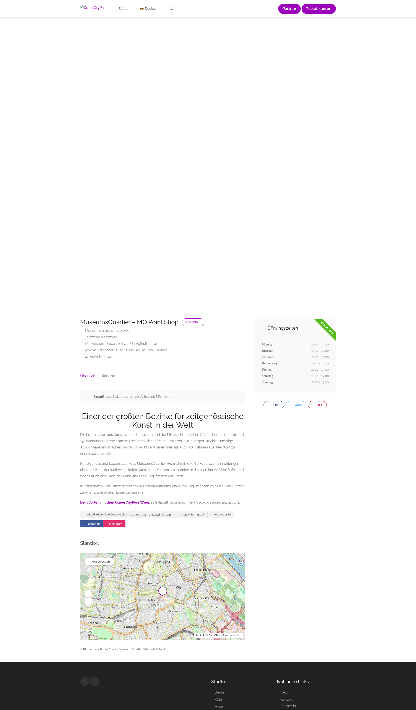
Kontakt (286, 699)
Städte (123, 9)
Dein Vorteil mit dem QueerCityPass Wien (114, 502)
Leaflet (200, 635)
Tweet (297, 404)
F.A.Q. (284, 692)
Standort (108, 376)
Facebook (93, 523)
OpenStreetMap (218, 635)
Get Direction (101, 561)
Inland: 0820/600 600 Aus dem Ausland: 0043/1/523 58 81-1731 (128, 514)
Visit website (222, 514)
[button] (171, 10)
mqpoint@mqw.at (192, 514)
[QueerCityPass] (93, 7)
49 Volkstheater (97, 356)
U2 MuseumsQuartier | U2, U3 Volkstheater (120, 343)
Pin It (318, 404)
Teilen (275, 404)
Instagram (115, 523)
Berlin (219, 692)
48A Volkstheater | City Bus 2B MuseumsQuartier (125, 350)
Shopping (193, 322)
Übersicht (88, 376)
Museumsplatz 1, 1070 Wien (108, 330)
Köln (218, 699)
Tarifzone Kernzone (100, 337)
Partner (289, 9)
